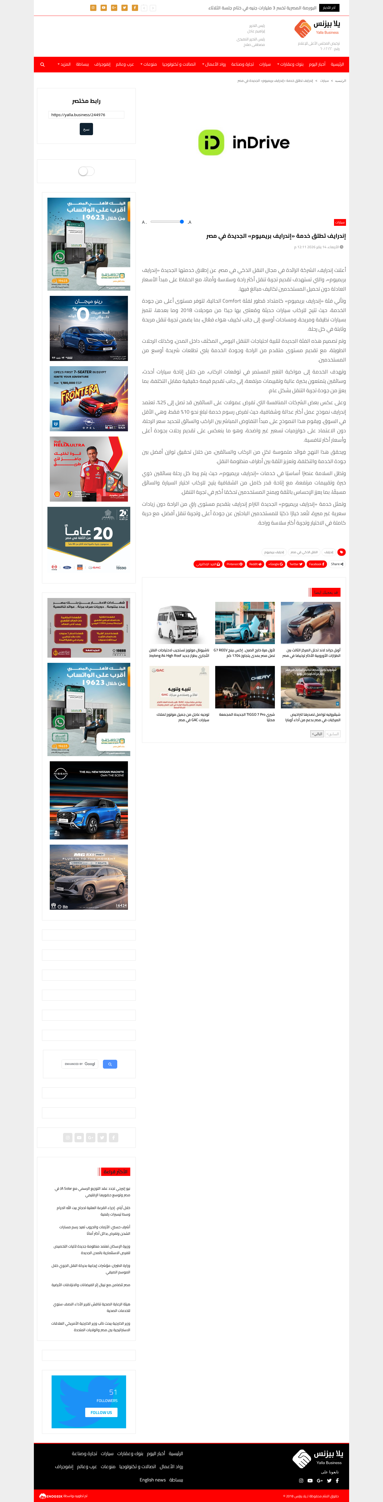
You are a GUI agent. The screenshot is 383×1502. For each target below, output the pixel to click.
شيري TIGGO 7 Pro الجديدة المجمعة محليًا (247, 717)
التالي (318, 733)
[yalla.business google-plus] (114, 7)
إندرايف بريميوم (274, 552)
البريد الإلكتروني (206, 564)
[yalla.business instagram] (93, 7)
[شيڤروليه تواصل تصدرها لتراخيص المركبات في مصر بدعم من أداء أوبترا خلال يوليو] (310, 687)
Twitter (294, 564)
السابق (334, 733)
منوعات (108, 1466)
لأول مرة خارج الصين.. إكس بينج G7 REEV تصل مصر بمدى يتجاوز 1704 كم (244, 653)
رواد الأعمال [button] (215, 64)
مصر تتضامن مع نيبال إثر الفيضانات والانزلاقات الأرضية (91, 1284)
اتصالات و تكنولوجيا (179, 64)
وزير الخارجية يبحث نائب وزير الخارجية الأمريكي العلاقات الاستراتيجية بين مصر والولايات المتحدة (90, 1326)
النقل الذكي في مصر (304, 552)
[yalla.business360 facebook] (135, 7)
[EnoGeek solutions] (51, 1496)
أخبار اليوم (317, 64)
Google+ (274, 564)
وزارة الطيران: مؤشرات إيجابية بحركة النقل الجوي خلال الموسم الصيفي (91, 1268)
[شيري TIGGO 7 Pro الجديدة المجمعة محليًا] (244, 687)
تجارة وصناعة (242, 64)
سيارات (265, 64)
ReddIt (253, 564)
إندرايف (328, 552)
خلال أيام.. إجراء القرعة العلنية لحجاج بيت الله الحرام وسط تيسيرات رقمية (93, 1211)
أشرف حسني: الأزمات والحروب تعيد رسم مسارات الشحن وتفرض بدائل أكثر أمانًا (94, 1230)
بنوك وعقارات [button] (291, 64)
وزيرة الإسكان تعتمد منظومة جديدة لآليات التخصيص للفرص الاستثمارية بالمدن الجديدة (92, 1249)
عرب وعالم (125, 64)
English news (153, 1479)
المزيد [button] (65, 64)
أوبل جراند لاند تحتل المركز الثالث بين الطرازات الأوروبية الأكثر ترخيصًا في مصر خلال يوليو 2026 (311, 653)
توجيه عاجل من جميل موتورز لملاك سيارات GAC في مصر (183, 717)
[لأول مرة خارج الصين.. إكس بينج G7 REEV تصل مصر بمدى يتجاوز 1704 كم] (244, 623)
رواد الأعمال (171, 1466)
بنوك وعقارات (130, 1453)
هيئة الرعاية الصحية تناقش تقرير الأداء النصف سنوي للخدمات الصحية (91, 1307)
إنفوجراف (102, 64)
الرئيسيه (340, 81)
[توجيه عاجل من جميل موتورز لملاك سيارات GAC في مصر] (178, 687)
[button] (144, 8)
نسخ (86, 129)
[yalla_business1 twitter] (124, 7)
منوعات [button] (150, 64)
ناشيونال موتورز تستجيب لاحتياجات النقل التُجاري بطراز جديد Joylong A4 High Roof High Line (179, 653)
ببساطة (82, 64)
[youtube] (104, 7)
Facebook (315, 564)
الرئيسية (176, 1453)
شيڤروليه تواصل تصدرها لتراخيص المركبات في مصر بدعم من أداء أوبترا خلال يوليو (313, 718)
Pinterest (233, 564)
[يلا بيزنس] (318, 28)
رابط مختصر (86, 101)
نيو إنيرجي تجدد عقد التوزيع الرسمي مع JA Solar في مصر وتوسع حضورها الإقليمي (92, 1191)
